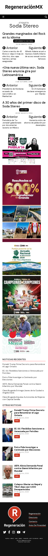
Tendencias (24, 78)
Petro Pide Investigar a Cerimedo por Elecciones (19, 378)
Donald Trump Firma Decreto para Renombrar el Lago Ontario (23, 365)
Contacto (33, 521)
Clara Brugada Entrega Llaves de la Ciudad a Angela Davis (23, 391)
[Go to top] (43, 547)
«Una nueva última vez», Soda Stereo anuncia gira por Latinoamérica (23, 71)
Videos (41, 538)
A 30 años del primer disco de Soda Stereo (24, 104)
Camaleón (25, 538)
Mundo (20, 538)
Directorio (33, 517)
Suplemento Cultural (24, 41)
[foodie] (21, 163)
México (12, 538)
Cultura (24, 110)
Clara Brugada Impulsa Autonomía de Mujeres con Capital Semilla (23, 398)
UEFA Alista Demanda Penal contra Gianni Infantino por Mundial (21, 385)
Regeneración (35, 514)
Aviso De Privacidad (37, 525)
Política (7, 538)
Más (17, 421)
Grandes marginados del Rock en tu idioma (23, 35)
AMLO (16, 538)
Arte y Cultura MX (33, 538)
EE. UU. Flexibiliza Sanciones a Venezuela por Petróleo (22, 371)
